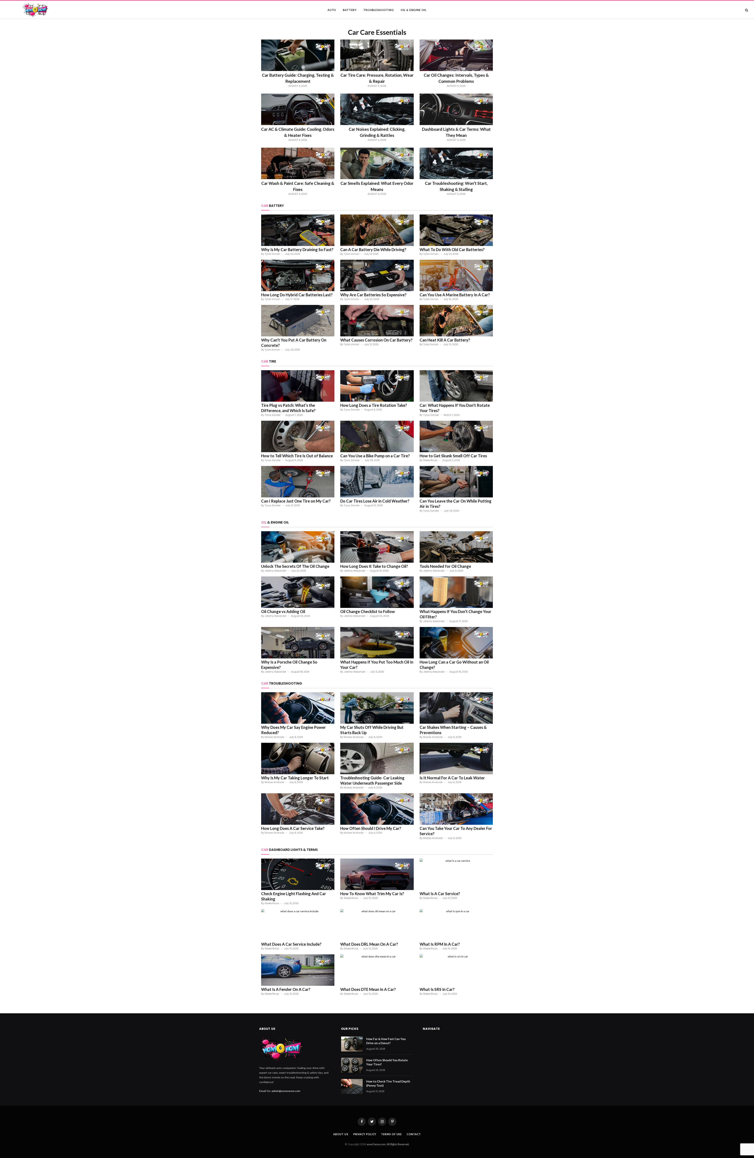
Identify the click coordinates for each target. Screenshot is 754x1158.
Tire (268, 361)
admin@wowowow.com (286, 1091)
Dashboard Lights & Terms (289, 849)
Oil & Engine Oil (413, 10)
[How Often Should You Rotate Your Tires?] (352, 1065)
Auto (332, 10)
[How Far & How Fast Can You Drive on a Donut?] (352, 1043)
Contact (414, 1134)
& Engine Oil (275, 522)
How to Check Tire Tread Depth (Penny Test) (388, 1083)
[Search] (746, 10)
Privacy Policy (364, 1134)
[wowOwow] (55, 10)
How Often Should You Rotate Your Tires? (387, 1062)
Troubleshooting (378, 10)
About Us (340, 1134)
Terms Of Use (391, 1134)
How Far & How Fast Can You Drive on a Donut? (386, 1041)
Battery (350, 10)
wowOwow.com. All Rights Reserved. (388, 1144)
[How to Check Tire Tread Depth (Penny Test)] (352, 1086)
